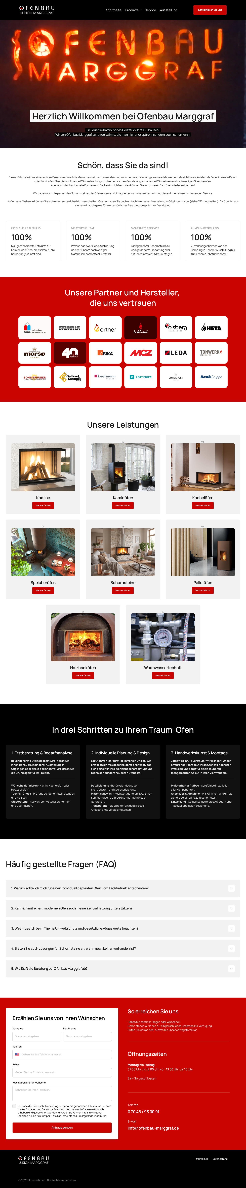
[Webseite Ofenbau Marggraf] (36, 10)
